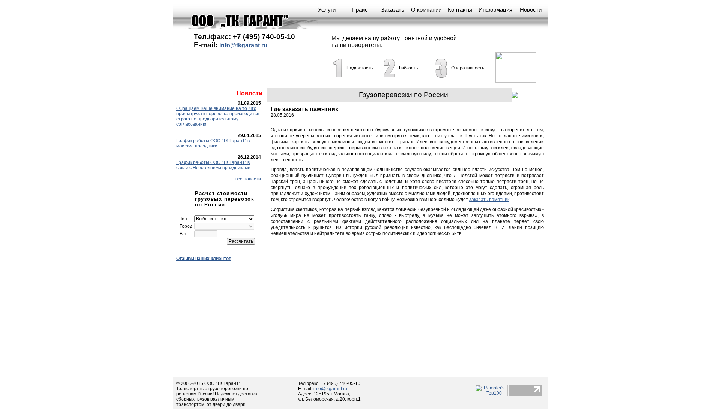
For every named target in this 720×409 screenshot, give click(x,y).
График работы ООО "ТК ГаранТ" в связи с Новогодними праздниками (213, 165)
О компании (426, 10)
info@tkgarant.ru (243, 45)
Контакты (460, 10)
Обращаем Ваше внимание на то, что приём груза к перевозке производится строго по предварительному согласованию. (218, 116)
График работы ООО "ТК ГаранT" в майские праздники (213, 143)
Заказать (393, 10)
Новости (530, 10)
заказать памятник (489, 199)
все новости (248, 179)
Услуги (326, 10)
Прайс (359, 10)
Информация (495, 10)
